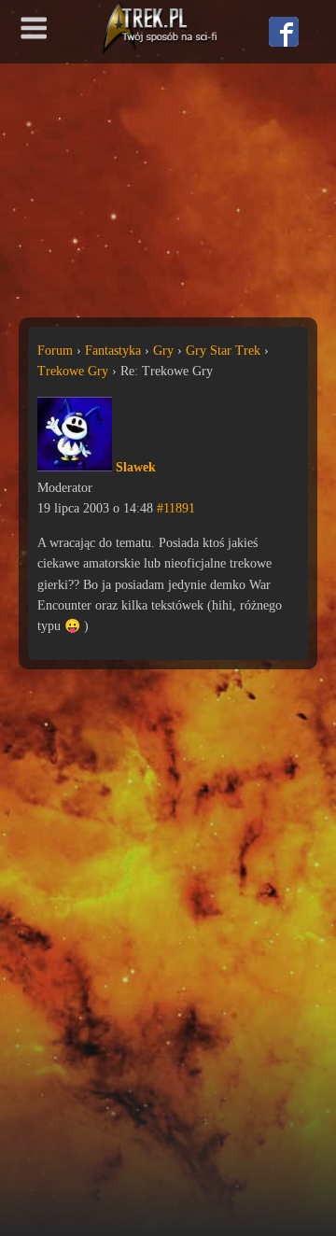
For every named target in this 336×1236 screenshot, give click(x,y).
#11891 (176, 508)
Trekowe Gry (72, 371)
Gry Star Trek (223, 351)
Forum (55, 351)
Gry (163, 351)
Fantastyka (113, 351)
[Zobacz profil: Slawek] (74, 467)
